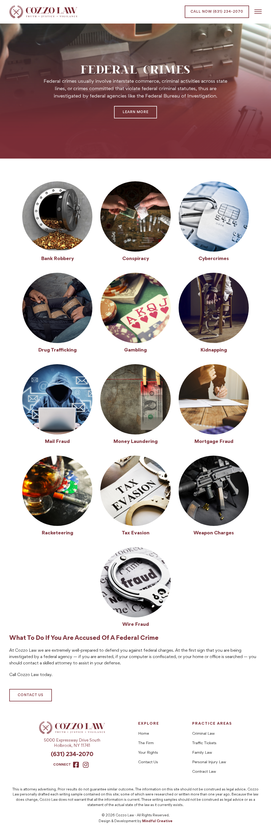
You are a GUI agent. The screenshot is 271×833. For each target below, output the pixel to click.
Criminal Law (203, 733)
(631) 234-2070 (72, 754)
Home (143, 733)
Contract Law (204, 772)
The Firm (146, 743)
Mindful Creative (157, 821)
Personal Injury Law (209, 762)
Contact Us (30, 695)
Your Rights (148, 753)
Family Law (202, 753)
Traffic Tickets (204, 743)
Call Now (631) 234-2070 (217, 11)
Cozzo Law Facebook (76, 764)
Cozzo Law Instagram (86, 764)
